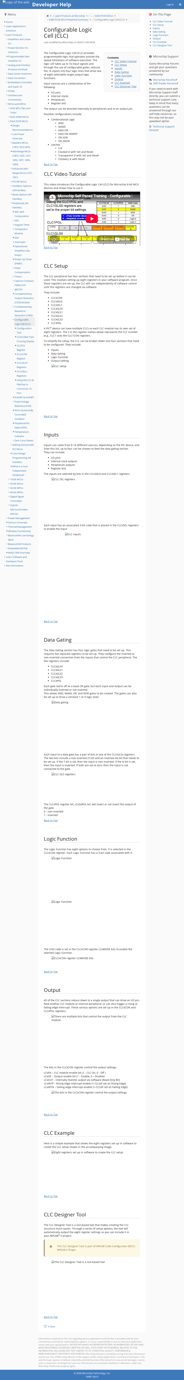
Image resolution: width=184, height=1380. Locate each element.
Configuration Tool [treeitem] (24, 330)
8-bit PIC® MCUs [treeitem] (19, 121)
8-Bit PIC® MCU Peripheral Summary (68, 19)
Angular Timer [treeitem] (22, 224)
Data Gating (122, 72)
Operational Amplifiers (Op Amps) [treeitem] (22, 251)
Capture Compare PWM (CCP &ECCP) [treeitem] (24, 285)
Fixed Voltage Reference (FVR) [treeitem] (23, 404)
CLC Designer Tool (125, 86)
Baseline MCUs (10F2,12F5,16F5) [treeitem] (21, 145)
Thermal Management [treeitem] (20, 526)
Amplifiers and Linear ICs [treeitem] (19, 41)
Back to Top (51, 164)
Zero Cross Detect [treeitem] (24, 440)
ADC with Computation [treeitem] (22, 214)
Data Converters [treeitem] (17, 78)
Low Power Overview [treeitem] (18, 136)
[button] (35, 689)
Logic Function (123, 75)
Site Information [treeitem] (14, 565)
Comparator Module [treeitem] (21, 231)
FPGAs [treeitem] (11, 91)
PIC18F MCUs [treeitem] (19, 181)
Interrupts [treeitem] (20, 242)
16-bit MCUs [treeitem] (16, 479)
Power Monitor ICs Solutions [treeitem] (18, 50)
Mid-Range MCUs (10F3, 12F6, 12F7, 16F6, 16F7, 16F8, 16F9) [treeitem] (21, 158)
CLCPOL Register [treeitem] (21, 347)
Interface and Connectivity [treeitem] (15, 97)
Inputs (118, 68)
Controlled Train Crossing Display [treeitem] (25, 339)
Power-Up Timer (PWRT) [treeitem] (23, 261)
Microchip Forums (164, 79)
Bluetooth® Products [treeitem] (19, 544)
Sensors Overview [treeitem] (17, 522)
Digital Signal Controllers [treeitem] (17, 498)
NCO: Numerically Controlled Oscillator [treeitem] (24, 415)
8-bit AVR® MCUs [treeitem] (19, 116)
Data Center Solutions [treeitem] (19, 73)
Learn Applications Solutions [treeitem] (16, 28)
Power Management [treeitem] (19, 518)
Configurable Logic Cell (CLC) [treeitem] (23, 322)
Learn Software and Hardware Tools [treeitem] (16, 559)
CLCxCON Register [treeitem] (22, 356)
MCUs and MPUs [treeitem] (17, 104)
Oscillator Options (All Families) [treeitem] (22, 188)
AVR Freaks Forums (164, 83)
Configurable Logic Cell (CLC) (109, 19)
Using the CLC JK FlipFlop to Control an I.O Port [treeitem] (25, 386)
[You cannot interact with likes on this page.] (45, 1326)
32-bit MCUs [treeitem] (16, 483)
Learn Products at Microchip (70, 15)
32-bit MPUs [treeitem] (16, 488)
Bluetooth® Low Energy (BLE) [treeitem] (21, 537)
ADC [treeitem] (17, 220)
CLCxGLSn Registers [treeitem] (22, 365)
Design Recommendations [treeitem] (22, 127)
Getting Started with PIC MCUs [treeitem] (23, 447)
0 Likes (51, 1326)
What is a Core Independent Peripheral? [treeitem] (20, 471)
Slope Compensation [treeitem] (22, 270)
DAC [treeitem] (17, 237)
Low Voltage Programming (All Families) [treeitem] (21, 458)
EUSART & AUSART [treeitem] (24, 397)
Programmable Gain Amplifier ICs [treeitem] (18, 58)
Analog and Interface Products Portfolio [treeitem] (19, 67)
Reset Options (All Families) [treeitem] (21, 196)
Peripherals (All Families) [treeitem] (20, 205)
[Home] (48, 15)
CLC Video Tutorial (126, 61)
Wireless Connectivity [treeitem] (19, 531)
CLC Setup (121, 65)
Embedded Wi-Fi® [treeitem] (17, 548)
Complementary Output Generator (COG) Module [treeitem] (24, 298)
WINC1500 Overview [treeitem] (19, 552)
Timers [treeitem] (18, 276)
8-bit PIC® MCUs (104, 15)
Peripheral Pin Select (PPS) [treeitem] (22, 425)
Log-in (170, 4)
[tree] (19, 22)
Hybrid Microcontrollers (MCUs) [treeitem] (19, 509)
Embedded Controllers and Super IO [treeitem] (20, 84)
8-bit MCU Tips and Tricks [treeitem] (20, 110)
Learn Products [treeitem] (14, 34)
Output (119, 79)
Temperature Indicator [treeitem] (22, 434)
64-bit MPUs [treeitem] (16, 492)
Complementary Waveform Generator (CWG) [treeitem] (24, 311)
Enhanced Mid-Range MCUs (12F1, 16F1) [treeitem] (22, 173)
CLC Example (122, 82)
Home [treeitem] (9, 22)
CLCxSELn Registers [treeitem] (22, 373)
